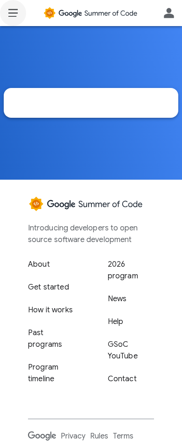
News (117, 298)
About (39, 264)
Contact (122, 379)
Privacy (73, 436)
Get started (48, 287)
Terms (123, 436)
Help (116, 321)
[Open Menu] (13, 13)
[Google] (42, 436)
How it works (50, 310)
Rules (99, 436)
